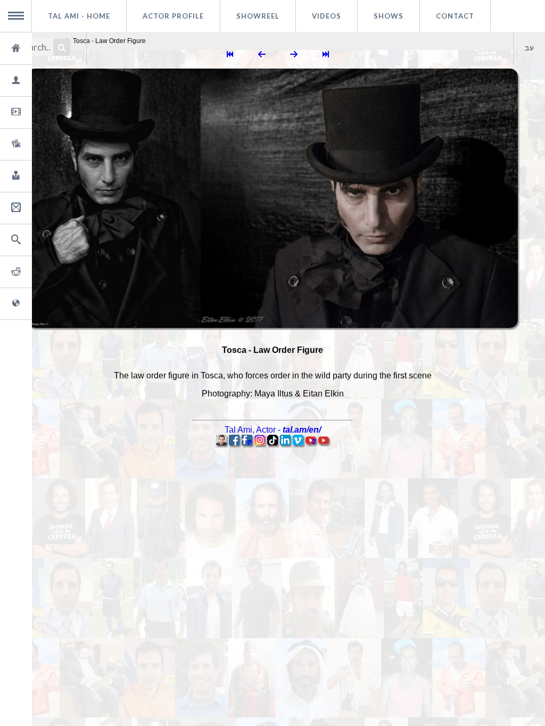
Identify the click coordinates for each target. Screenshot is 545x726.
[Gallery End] (326, 55)
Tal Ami (79, 16)
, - (273, 429)
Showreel (257, 16)
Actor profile (173, 16)
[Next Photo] (294, 55)
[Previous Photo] (262, 55)
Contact (455, 16)
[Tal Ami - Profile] (221, 442)
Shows (388, 16)
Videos (326, 16)
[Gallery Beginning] (230, 55)
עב (529, 48)
